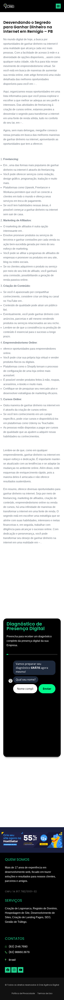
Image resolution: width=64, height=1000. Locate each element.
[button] (58, 6)
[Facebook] (8, 970)
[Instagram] (14, 970)
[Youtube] (20, 970)
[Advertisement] (32, 583)
